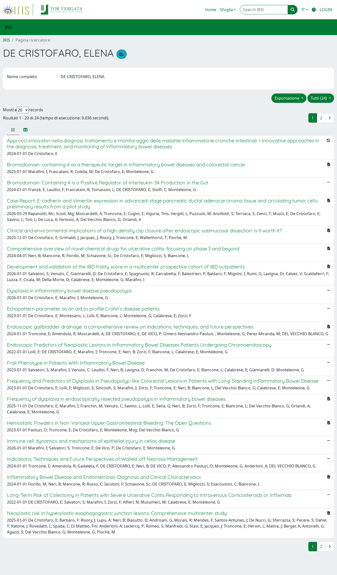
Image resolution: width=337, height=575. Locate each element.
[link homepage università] (61, 10)
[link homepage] (18, 10)
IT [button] (303, 9)
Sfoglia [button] (226, 9)
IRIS (6, 40)
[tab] (13, 130)
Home (210, 9)
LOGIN (326, 9)
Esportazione (287, 98)
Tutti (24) (319, 98)
